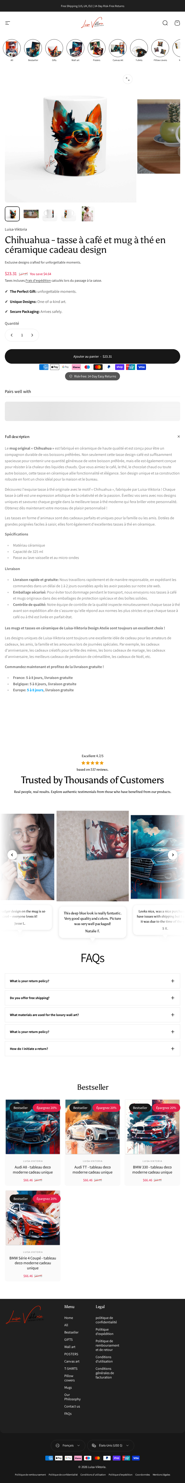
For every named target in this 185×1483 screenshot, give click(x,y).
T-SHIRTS (71, 1368)
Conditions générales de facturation (105, 1372)
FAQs (68, 1413)
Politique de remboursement (30, 1474)
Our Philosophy (72, 1397)
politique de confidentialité (106, 1320)
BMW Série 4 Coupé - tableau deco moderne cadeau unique (32, 1263)
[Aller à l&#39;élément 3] (49, 213)
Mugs (68, 1387)
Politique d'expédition (104, 1331)
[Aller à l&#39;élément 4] (68, 213)
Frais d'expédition (38, 280)
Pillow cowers (69, 1378)
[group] (12, 50)
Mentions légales (161, 1474)
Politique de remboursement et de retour (107, 1345)
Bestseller (71, 1332)
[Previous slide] (12, 855)
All (66, 1325)
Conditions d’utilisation (93, 1474)
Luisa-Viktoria (16, 229)
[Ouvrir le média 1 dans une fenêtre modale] (127, 79)
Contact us (72, 1406)
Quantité (12, 323)
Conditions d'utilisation (104, 1359)
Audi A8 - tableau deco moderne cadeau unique (33, 1169)
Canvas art (71, 1361)
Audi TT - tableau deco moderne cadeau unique (92, 1169)
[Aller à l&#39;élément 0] (12, 213)
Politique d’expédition (120, 1474)
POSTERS (71, 1354)
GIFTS (68, 1339)
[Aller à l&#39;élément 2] (31, 213)
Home (68, 1318)
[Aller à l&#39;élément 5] (87, 213)
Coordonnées (142, 1474)
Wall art (69, 1347)
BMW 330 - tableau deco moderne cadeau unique (152, 1169)
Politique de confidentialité (63, 1474)
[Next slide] (173, 855)
